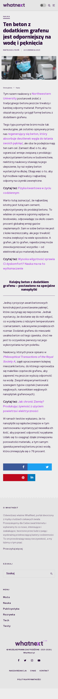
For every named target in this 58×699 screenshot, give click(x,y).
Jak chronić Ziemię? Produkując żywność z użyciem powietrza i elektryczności (23, 406)
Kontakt (44, 670)
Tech (6, 620)
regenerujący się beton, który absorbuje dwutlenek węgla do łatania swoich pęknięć (28, 138)
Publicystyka (11, 608)
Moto (6, 597)
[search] (51, 573)
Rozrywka (9, 614)
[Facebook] (19, 660)
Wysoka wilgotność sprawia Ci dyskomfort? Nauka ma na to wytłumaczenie (29, 263)
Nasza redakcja (18, 670)
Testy (7, 626)
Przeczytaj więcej (13, 548)
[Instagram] (32, 660)
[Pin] (15, 477)
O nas (33, 670)
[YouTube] (39, 660)
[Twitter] (25, 660)
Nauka (6, 16)
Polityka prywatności (29, 679)
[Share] (15, 466)
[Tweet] (40, 466)
